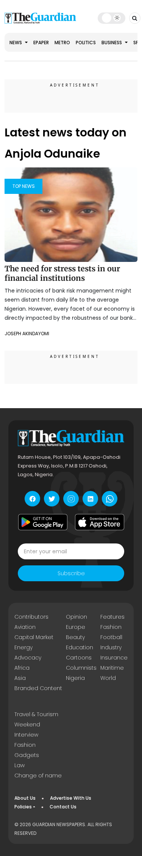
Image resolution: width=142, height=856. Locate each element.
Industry (111, 647)
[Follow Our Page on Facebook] (32, 498)
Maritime (112, 668)
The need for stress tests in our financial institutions (62, 273)
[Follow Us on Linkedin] (90, 498)
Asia (20, 678)
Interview (26, 734)
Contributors (31, 617)
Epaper (41, 42)
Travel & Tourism (36, 714)
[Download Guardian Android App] (42, 521)
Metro (62, 42)
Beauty (75, 637)
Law (19, 765)
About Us (25, 798)
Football (111, 637)
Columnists (81, 668)
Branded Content (38, 688)
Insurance (114, 657)
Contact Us (63, 806)
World (108, 678)
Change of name (38, 775)
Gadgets (26, 755)
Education (79, 647)
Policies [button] (23, 806)
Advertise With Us (70, 798)
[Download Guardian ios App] (99, 521)
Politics (86, 42)
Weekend (27, 724)
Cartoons (79, 657)
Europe (75, 627)
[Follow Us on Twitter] (51, 498)
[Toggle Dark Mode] (111, 17)
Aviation (25, 627)
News (16, 42)
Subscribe (71, 573)
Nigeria (75, 678)
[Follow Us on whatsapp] (109, 498)
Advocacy (27, 657)
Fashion (111, 627)
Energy (23, 647)
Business (112, 42)
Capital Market (33, 637)
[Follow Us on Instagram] (71, 498)
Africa (22, 668)
